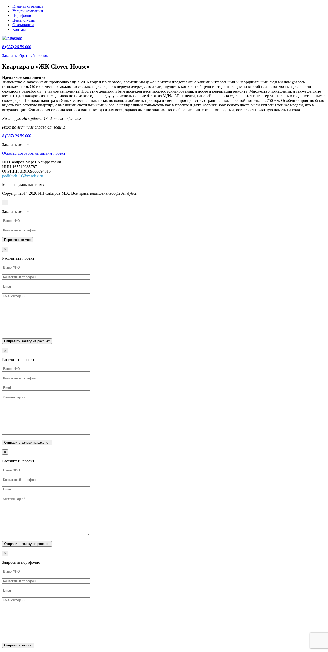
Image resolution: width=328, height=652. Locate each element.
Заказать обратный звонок (25, 55)
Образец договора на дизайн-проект (33, 153)
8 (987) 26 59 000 (16, 47)
